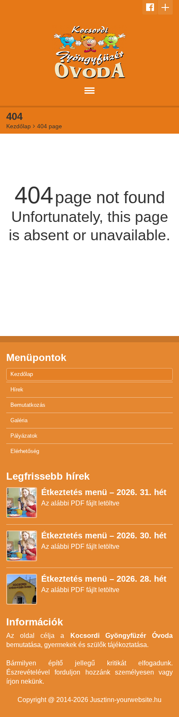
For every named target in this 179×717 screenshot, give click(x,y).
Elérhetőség (24, 451)
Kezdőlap (18, 126)
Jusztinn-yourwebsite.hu (126, 699)
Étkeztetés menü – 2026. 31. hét (104, 492)
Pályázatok (23, 436)
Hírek (16, 389)
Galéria (18, 420)
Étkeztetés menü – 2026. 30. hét (104, 535)
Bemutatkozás (27, 405)
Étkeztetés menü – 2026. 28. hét (104, 578)
